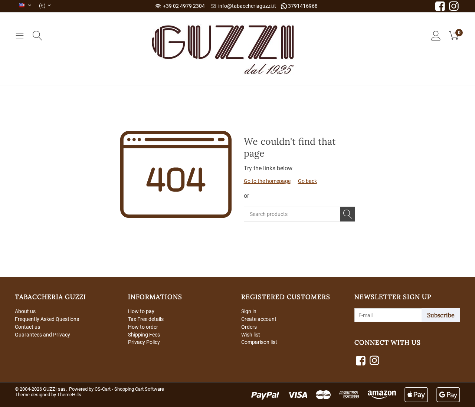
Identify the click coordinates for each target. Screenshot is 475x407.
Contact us (27, 327)
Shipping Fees (144, 335)
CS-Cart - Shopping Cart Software (129, 389)
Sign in (248, 311)
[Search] (347, 214)
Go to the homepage (267, 181)
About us (25, 311)
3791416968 (302, 6)
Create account (258, 319)
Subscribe (441, 315)
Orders (249, 327)
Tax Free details (146, 319)
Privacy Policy (144, 342)
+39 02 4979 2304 (183, 6)
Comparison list (259, 342)
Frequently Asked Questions (47, 319)
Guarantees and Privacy (42, 335)
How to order (143, 327)
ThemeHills (69, 394)
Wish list (250, 335)
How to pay (141, 311)
